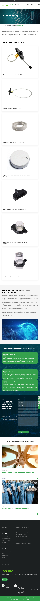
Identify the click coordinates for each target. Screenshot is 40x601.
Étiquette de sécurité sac (21, 534)
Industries (4, 533)
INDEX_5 (27, 599)
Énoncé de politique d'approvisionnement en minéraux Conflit (18, 472)
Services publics (5, 544)
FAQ (2, 561)
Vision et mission (5, 555)
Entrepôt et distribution (6, 538)
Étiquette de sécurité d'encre (22, 529)
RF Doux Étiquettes (5, 529)
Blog (2, 566)
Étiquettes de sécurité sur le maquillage (24, 543)
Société (22, 4)
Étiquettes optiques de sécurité (22, 527)
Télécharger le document (7, 564)
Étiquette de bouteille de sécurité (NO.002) (13, 75)
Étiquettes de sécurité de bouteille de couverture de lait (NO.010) (16, 176)
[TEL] (39, 400)
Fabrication (4, 546)
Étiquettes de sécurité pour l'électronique (24, 540)
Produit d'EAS (13, 25)
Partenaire (4, 559)
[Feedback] (39, 405)
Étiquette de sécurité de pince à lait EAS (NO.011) (14, 209)
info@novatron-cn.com (29, 1)
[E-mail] (39, 397)
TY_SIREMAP (22, 599)
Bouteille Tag (20, 25)
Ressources (27, 4)
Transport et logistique (6, 540)
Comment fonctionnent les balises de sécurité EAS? (15, 508)
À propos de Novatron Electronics (8, 551)
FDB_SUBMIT (23, 432)
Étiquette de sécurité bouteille (22, 531)
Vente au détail (5, 536)
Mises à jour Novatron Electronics (20, 442)
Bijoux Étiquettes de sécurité (21, 536)
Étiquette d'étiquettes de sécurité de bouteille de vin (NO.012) (15, 243)
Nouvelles (33, 4)
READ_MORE (20, 478)
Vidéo (3, 562)
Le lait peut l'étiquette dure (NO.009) (12, 108)
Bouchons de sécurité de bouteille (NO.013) (13, 277)
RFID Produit (4, 531)
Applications (19, 524)
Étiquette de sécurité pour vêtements (23, 532)
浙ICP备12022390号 (14, 599)
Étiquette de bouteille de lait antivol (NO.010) (13, 142)
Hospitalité (4, 542)
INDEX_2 (4, 579)
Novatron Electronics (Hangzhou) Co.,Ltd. (21, 597)
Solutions (16, 4)
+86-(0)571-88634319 (7, 1)
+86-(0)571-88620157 (16, 1)
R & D (3, 553)
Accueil (4, 25)
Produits (11, 4)
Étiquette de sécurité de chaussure (23, 541)
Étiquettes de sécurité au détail (22, 538)
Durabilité (3, 557)
